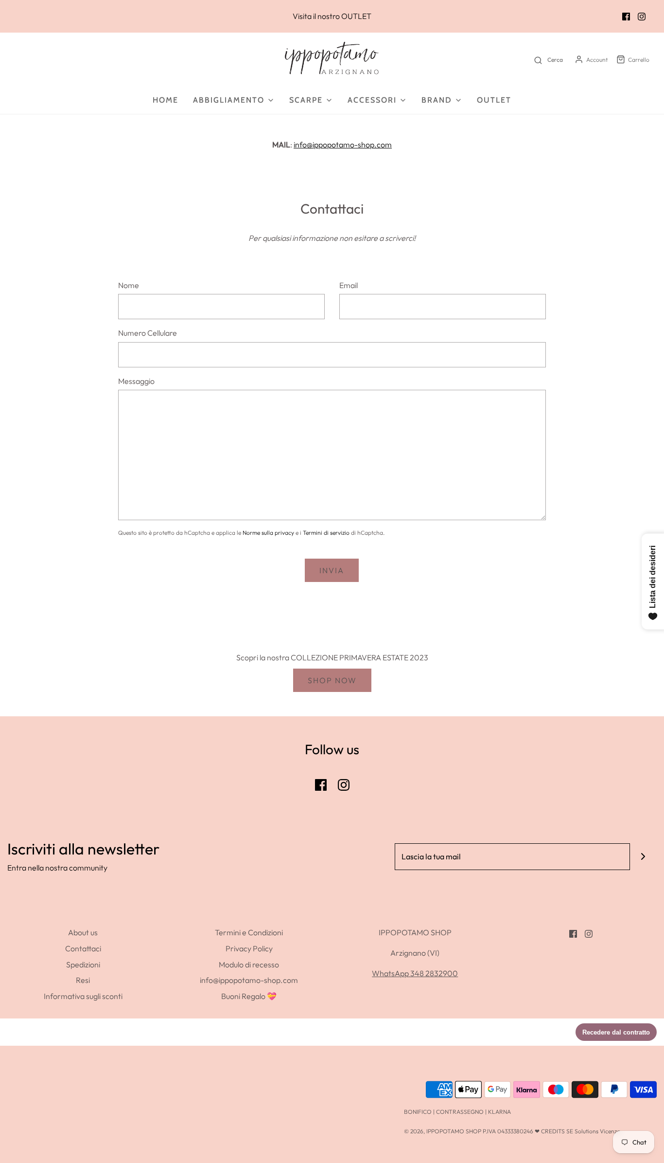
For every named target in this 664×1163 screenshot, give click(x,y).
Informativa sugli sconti (83, 996)
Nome (128, 285)
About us (83, 932)
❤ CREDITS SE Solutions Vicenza (577, 1131)
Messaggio (136, 381)
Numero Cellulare (147, 333)
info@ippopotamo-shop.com (343, 144)
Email (348, 285)
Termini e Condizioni (249, 932)
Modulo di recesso (249, 964)
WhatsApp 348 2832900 (415, 973)
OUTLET (356, 16)
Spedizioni (83, 964)
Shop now (332, 680)
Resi (83, 980)
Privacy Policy (249, 948)
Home (165, 100)
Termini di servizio (326, 532)
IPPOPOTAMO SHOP (453, 1131)
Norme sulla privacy (268, 532)
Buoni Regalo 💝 (249, 996)
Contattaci (83, 948)
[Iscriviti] (643, 856)
